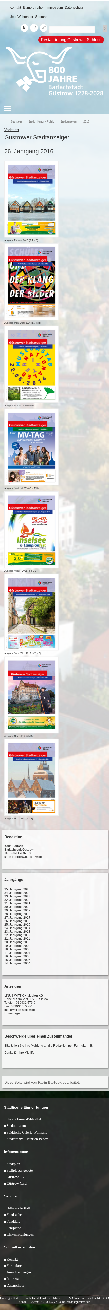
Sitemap (41, 17)
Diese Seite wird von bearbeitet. (42, 1082)
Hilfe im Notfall (18, 1208)
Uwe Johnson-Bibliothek (24, 1119)
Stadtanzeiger (68, 121)
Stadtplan (13, 1164)
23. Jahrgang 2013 (17, 931)
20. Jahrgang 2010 (17, 942)
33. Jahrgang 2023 (17, 896)
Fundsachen (15, 1215)
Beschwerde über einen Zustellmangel (38, 1036)
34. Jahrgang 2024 (17, 893)
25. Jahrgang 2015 (17, 924)
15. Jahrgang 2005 (17, 960)
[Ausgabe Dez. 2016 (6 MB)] (31, 777)
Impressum (54, 7)
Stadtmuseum (16, 1126)
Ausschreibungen (19, 1272)
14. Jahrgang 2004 (17, 963)
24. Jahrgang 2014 (17, 928)
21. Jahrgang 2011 (17, 938)
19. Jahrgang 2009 (17, 946)
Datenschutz (74, 7)
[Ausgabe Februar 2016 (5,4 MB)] (31, 199)
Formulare (14, 1266)
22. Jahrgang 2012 (17, 935)
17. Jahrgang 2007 (17, 953)
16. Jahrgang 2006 (17, 956)
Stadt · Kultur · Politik (41, 121)
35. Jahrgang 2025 (17, 889)
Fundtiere (13, 1221)
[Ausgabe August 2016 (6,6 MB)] (31, 529)
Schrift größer (34, 28)
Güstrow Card (17, 1183)
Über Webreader (21, 17)
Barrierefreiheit (33, 7)
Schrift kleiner (43, 28)
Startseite (16, 121)
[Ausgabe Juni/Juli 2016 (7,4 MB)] (31, 447)
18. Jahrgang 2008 (17, 949)
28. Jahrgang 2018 (17, 914)
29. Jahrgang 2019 (17, 910)
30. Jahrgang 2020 (17, 907)
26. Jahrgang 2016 (17, 921)
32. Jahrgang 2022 (17, 900)
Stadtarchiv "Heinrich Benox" (28, 1139)
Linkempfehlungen (20, 1234)
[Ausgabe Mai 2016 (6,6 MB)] (31, 364)
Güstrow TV (16, 1177)
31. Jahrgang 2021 (17, 903)
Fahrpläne (14, 1228)
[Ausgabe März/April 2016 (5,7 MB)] (31, 281)
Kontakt (15, 7)
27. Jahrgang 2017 (17, 917)
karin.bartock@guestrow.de (23, 857)
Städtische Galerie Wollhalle (27, 1132)
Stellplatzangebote (20, 1170)
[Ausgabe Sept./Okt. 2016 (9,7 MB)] (31, 612)
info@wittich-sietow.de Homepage (19, 1011)
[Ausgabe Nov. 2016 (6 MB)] (31, 695)
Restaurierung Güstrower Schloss (71, 40)
